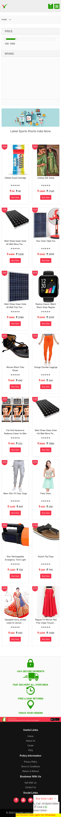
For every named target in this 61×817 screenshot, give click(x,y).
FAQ (30, 750)
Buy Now (15, 197)
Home (30, 736)
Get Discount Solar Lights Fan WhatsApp (35, 815)
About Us (30, 741)
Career (30, 746)
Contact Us (30, 787)
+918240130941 (50, 803)
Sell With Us (30, 783)
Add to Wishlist (17, 173)
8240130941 (40, 810)
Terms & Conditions (30, 767)
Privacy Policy (30, 762)
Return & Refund (30, 771)
